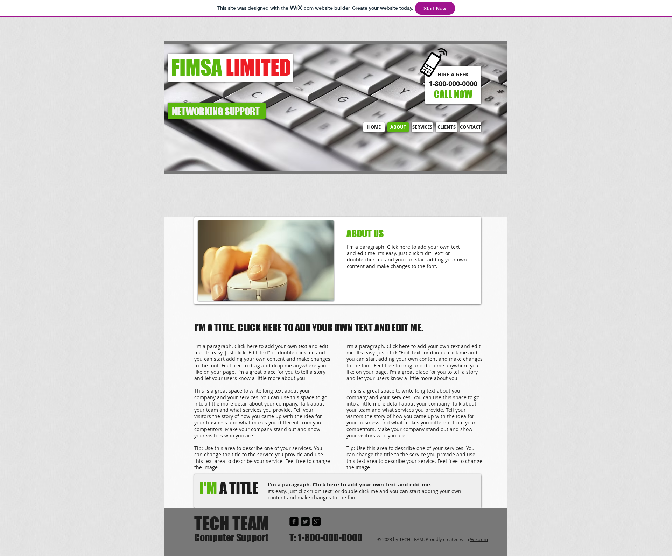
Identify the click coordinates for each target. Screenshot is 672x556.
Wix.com (479, 539)
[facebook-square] (294, 521)
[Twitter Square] (305, 521)
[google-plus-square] (316, 521)
